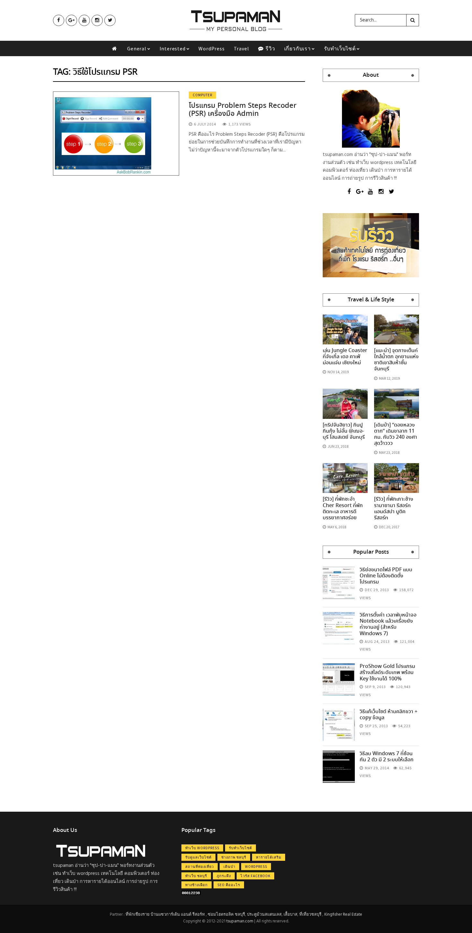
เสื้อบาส (290, 914)
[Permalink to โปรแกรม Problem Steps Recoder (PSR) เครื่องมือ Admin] (103, 133)
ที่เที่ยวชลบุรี (310, 914)
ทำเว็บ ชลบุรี (196, 876)
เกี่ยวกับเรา (297, 48)
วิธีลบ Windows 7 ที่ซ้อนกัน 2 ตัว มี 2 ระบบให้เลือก (387, 757)
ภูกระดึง (224, 876)
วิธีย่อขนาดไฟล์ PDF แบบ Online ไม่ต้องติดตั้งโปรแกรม (386, 576)
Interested (173, 48)
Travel (241, 48)
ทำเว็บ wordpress (202, 848)
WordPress (211, 48)
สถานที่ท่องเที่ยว (199, 866)
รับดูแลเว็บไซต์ (198, 857)
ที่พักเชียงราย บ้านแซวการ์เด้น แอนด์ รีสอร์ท (165, 914)
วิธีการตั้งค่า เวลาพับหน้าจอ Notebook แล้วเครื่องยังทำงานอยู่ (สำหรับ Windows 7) (388, 624)
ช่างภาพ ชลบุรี (233, 857)
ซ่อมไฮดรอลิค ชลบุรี (226, 914)
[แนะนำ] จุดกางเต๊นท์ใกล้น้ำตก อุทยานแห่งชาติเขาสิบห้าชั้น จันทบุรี (396, 360)
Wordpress (256, 866)
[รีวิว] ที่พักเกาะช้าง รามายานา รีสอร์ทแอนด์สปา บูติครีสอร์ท (393, 509)
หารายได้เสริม (268, 857)
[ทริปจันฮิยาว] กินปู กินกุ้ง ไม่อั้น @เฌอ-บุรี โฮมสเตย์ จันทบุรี (344, 431)
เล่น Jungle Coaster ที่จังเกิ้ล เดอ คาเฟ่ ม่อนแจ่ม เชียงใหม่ (345, 357)
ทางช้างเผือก (196, 885)
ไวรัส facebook (255, 876)
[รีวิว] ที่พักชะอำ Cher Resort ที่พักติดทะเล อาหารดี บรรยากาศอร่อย (343, 509)
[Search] (412, 20)
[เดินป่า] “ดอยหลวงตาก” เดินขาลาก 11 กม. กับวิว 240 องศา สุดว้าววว (395, 434)
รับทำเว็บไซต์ (340, 48)
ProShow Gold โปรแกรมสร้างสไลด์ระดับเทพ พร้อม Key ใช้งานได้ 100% (387, 672)
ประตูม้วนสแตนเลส (264, 914)
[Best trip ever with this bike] (339, 583)
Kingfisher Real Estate (343, 914)
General (136, 48)
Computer (202, 95)
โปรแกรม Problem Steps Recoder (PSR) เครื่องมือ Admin (242, 110)
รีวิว (269, 48)
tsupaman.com (239, 921)
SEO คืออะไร (228, 885)
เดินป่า (229, 866)
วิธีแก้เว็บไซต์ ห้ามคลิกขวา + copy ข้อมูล (388, 714)
